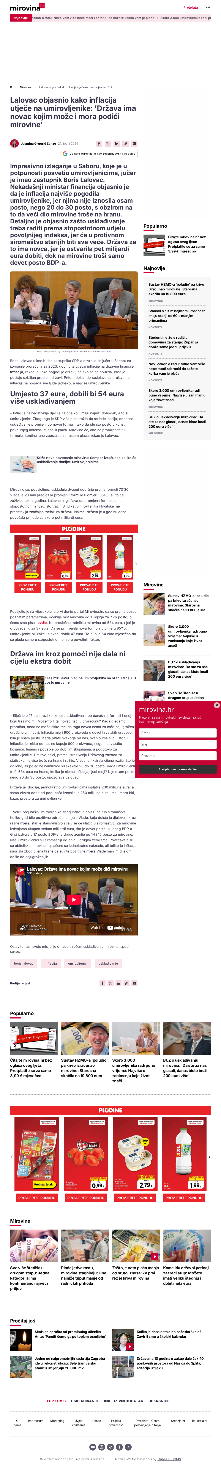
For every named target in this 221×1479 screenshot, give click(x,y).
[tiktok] (110, 1447)
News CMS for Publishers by (148, 1459)
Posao (96, 1421)
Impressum (35, 1421)
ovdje (42, 622)
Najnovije (154, 268)
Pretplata (191, 7)
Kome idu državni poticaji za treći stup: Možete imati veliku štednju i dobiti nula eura (186, 1276)
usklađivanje (108, 963)
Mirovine (25, 87)
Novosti (155, 327)
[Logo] (27, 7)
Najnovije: (21, 18)
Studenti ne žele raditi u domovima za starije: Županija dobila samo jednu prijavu (173, 342)
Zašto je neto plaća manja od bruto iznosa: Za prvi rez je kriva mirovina (135, 1273)
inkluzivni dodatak (123, 1401)
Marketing (57, 1421)
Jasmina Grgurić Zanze (38, 143)
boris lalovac (23, 963)
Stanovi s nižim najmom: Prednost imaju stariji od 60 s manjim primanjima (176, 316)
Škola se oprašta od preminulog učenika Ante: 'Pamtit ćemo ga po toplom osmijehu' (70, 1334)
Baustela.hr (199, 1421)
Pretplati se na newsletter (178, 769)
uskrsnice (158, 1401)
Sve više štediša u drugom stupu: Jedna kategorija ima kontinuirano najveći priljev (29, 1278)
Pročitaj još (22, 1321)
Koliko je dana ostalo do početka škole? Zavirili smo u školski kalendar (169, 1334)
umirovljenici (77, 963)
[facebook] (119, 1447)
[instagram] (101, 1447)
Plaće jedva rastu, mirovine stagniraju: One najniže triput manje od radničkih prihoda (83, 1276)
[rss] (128, 1447)
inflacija (51, 963)
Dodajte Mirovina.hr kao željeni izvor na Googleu (102, 153)
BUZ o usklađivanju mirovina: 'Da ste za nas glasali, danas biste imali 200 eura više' (177, 422)
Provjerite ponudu (28, 587)
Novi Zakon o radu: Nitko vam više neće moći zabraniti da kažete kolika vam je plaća (176, 369)
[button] (136, 563)
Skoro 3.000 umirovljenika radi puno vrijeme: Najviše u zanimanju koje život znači (176, 395)
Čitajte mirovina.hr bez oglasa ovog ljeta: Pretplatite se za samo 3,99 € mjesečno (187, 244)
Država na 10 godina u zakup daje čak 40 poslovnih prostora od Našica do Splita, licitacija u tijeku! (170, 1363)
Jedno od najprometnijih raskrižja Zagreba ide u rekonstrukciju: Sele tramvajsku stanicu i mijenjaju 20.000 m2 (70, 1363)
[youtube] (92, 1447)
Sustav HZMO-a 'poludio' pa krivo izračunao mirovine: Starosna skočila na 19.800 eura (176, 289)
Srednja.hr (178, 1421)
